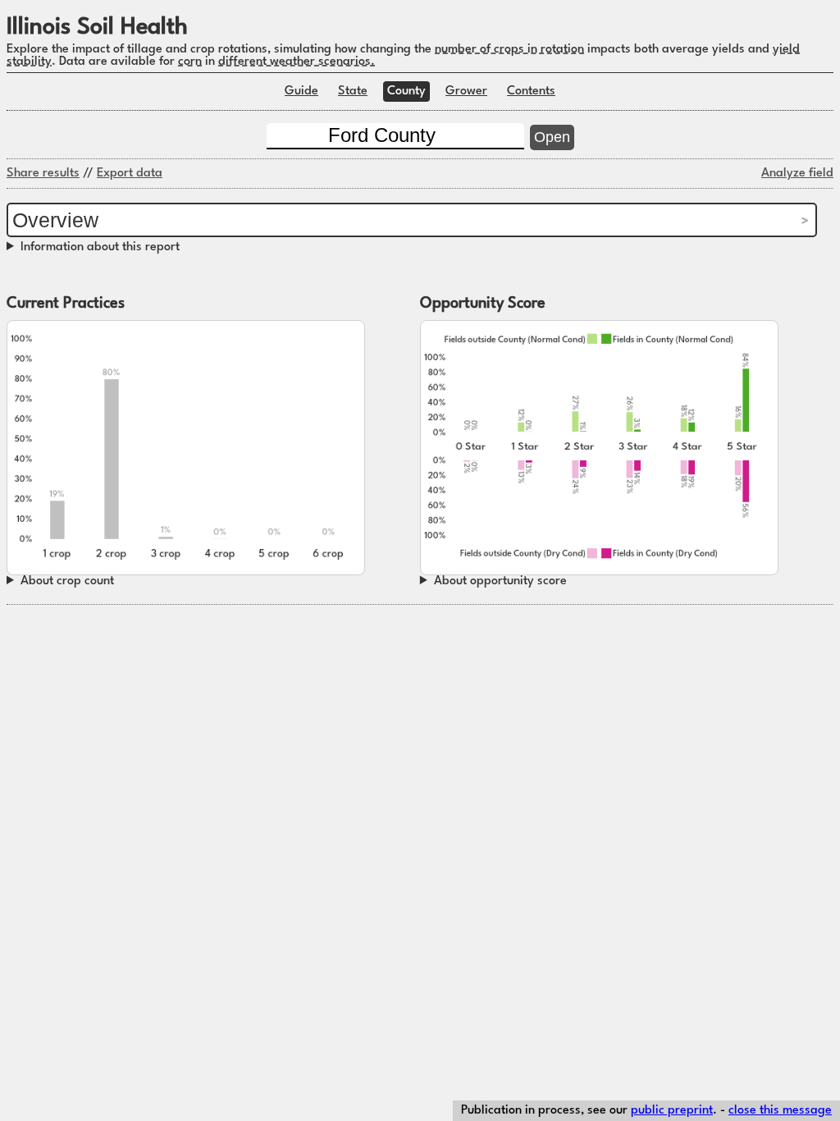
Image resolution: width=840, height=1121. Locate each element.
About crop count (67, 581)
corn (190, 62)
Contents (531, 91)
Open (552, 137)
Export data (129, 173)
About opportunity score (500, 581)
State (353, 91)
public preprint (672, 1111)
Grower (466, 91)
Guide (301, 91)
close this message (780, 1111)
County (406, 91)
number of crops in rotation (509, 49)
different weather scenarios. (296, 62)
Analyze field (797, 173)
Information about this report (100, 247)
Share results (43, 173)
